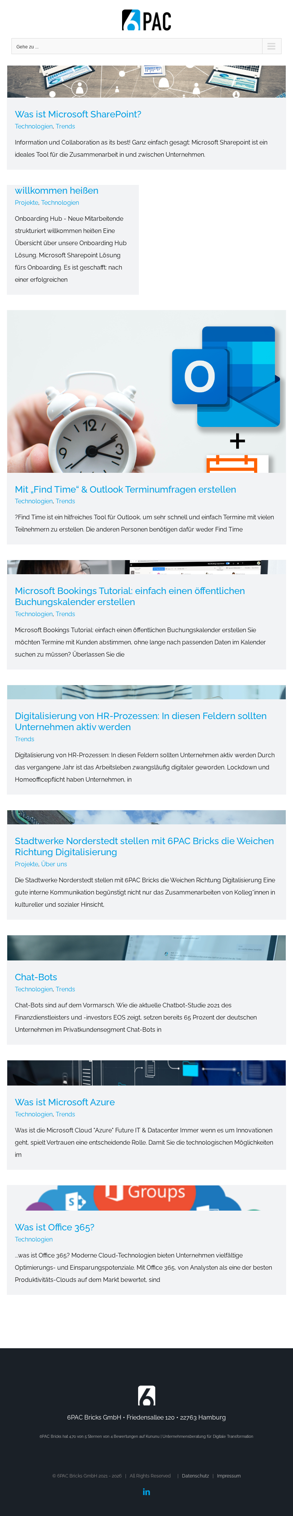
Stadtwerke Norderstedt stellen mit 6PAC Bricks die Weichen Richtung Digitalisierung (144, 846)
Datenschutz (195, 1476)
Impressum (229, 1476)
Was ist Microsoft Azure (65, 1102)
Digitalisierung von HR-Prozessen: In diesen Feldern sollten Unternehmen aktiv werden (141, 721)
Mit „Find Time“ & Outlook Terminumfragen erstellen (125, 489)
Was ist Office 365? (55, 1227)
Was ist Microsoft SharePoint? (78, 114)
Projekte (26, 202)
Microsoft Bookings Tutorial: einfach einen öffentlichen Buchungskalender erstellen (130, 596)
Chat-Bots (36, 977)
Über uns (54, 864)
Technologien (34, 126)
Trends (65, 126)
